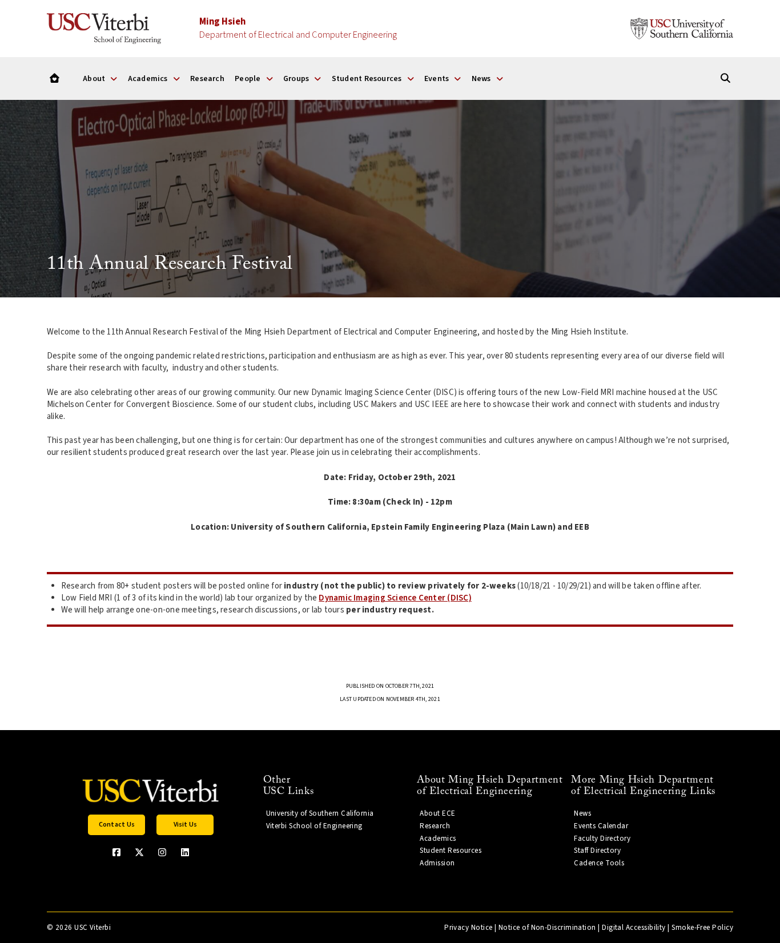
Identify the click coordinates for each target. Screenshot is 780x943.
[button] (116, 825)
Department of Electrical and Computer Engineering (298, 28)
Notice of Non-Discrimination (547, 927)
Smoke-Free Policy (702, 927)
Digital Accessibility (634, 927)
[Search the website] (725, 78)
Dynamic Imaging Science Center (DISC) (395, 598)
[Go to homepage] (54, 78)
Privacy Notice (468, 927)
